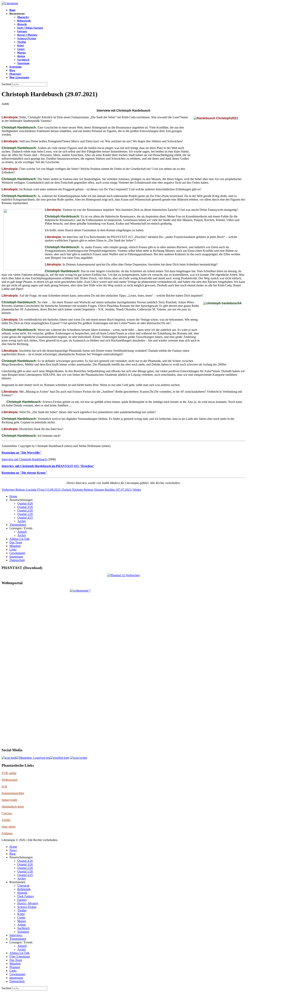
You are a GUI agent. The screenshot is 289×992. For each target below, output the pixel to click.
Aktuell (22, 531)
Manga (21, 52)
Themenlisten (17, 524)
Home (13, 496)
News (12, 10)
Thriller (21, 42)
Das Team (15, 542)
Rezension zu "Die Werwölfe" (21, 452)
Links (13, 549)
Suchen (6, 84)
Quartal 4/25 (25, 517)
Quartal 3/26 (25, 507)
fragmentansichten (13, 793)
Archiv (21, 521)
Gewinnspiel (17, 553)
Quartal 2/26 (25, 510)
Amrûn (6, 820)
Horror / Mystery (27, 35)
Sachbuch (23, 59)
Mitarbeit (15, 546)
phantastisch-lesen (13, 806)
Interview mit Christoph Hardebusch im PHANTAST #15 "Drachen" (48, 466)
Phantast (15, 74)
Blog (12, 70)
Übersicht (23, 17)
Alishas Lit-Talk (19, 538)
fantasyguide (9, 799)
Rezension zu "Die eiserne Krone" (24, 472)
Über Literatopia (19, 77)
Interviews (15, 66)
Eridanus (7, 833)
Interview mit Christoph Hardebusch (25, 459)
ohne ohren (9, 826)
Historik (22, 24)
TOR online (9, 773)
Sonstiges (23, 63)
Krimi (20, 45)
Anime (21, 56)
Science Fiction (26, 38)
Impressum (16, 556)
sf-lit (4, 786)
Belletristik (24, 20)
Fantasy (22, 31)
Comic (21, 49)
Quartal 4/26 (25, 503)
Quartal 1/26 (25, 514)
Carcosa (7, 813)
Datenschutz (17, 560)
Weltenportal (9, 779)
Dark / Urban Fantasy (30, 28)
